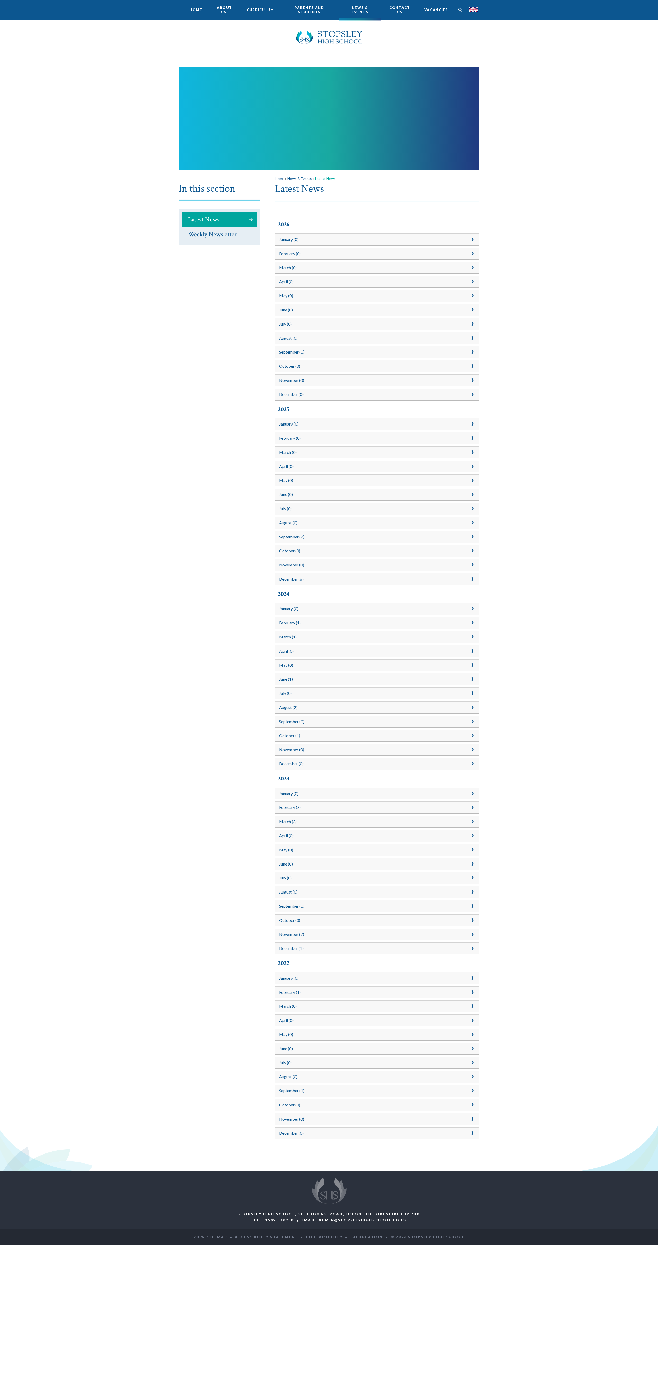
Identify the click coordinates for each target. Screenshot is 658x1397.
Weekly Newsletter (212, 234)
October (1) (289, 735)
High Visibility (324, 1237)
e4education (366, 1237)
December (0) (291, 394)
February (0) (290, 253)
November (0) (291, 380)
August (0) (288, 338)
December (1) (291, 948)
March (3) (288, 821)
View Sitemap (210, 1237)
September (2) (291, 536)
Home (279, 178)
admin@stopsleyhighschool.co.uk (363, 1220)
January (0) (288, 239)
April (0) (286, 281)
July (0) (285, 323)
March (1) (288, 636)
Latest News (204, 219)
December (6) (291, 578)
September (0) (291, 351)
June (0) (286, 309)
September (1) (291, 1090)
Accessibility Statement (266, 1237)
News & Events (299, 178)
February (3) (290, 807)
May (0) (286, 295)
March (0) (288, 267)
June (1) (286, 679)
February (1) (290, 622)
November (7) (291, 934)
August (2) (288, 707)
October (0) (289, 366)
